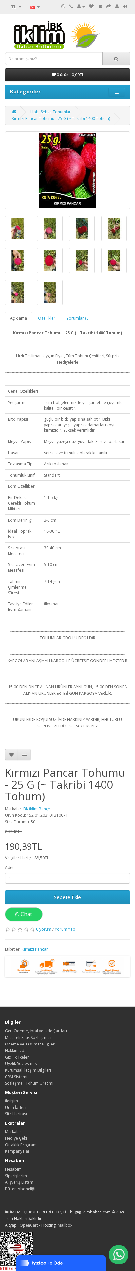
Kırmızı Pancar (35, 949)
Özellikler (46, 318)
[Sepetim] (100, 6)
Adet (9, 867)
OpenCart (29, 1225)
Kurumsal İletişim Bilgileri (28, 1070)
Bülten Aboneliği (20, 1189)
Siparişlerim (16, 1176)
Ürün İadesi (15, 1107)
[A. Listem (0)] (91, 6)
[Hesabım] (81, 6)
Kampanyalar (17, 1151)
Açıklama (18, 318)
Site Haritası (16, 1114)
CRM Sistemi (16, 1076)
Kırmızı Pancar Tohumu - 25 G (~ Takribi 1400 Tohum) (61, 118)
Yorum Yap (65, 929)
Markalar (13, 1131)
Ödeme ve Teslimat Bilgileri (30, 1044)
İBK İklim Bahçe (36, 808)
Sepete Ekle (67, 897)
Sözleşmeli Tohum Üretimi (29, 1083)
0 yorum (43, 929)
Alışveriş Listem (19, 1182)
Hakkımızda (16, 1050)
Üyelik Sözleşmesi (21, 1063)
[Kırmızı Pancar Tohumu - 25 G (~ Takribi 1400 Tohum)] (67, 170)
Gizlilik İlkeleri (17, 1057)
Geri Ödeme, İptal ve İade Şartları (36, 1031)
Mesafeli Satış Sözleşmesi (28, 1037)
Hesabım (13, 1169)
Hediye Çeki (16, 1138)
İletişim (11, 1101)
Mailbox (65, 1225)
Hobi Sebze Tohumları (51, 112)
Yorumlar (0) (78, 318)
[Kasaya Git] (108, 6)
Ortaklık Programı (21, 1144)
